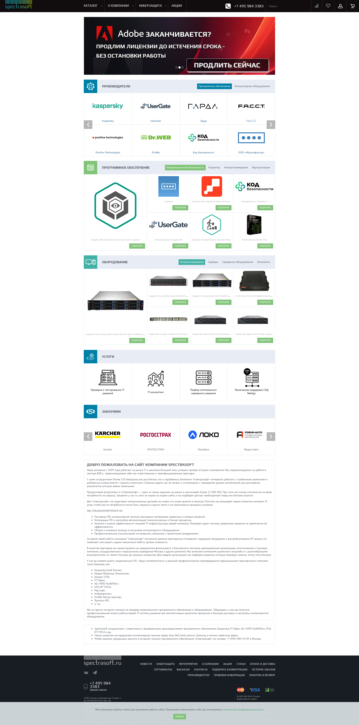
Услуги (108, 356)
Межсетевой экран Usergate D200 (168, 240)
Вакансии (183, 669)
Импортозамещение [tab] (236, 167)
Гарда (203, 121)
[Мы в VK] (88, 672)
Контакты (201, 669)
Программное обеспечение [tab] (214, 86)
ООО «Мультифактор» (251, 152)
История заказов (263, 669)
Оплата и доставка (262, 664)
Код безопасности (203, 152)
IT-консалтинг (156, 392)
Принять (179, 716)
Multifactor (168, 201)
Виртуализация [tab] (261, 167)
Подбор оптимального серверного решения (203, 391)
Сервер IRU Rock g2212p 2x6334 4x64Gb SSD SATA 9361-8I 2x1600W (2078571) (117, 334)
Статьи (241, 664)
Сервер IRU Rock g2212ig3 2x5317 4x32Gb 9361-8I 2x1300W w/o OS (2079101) (223, 296)
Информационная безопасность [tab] (185, 167)
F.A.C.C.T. (251, 121)
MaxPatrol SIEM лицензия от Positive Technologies (212, 201)
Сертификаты (163, 669)
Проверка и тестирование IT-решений (108, 391)
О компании (210, 664)
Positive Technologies (108, 152)
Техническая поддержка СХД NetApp (251, 391)
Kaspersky (108, 121)
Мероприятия (188, 664)
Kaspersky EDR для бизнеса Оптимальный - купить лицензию (115, 240)
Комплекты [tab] (263, 262)
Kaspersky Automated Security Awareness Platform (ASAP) (215, 240)
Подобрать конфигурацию (230, 669)
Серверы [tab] (213, 262)
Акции (227, 664)
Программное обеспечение (126, 167)
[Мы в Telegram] (97, 672)
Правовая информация (229, 675)
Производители (116, 86)
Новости (146, 664)
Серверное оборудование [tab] (237, 262)
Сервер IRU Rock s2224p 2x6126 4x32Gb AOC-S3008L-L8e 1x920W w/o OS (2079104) (182, 296)
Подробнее (137, 246)
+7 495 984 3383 (249, 6)
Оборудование (115, 262)
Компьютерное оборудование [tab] (252, 86)
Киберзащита (166, 664)
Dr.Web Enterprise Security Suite (254, 240)
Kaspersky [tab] (214, 167)
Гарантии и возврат (262, 675)
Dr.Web (156, 152)
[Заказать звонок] (228, 6)
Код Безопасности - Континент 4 (254, 201)
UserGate (156, 121)
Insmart (254, 699)
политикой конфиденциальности (243, 709)
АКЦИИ (176, 5)
